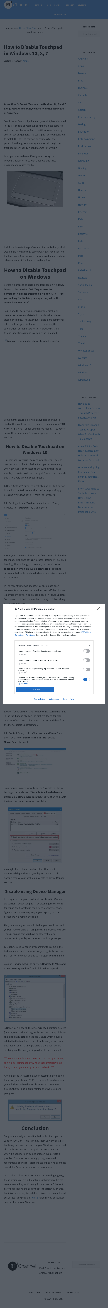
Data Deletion (39, 699)
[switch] (86, 651)
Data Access (54, 699)
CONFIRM (35, 690)
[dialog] (54, 654)
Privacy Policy (69, 699)
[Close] (99, 609)
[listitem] (54, 645)
